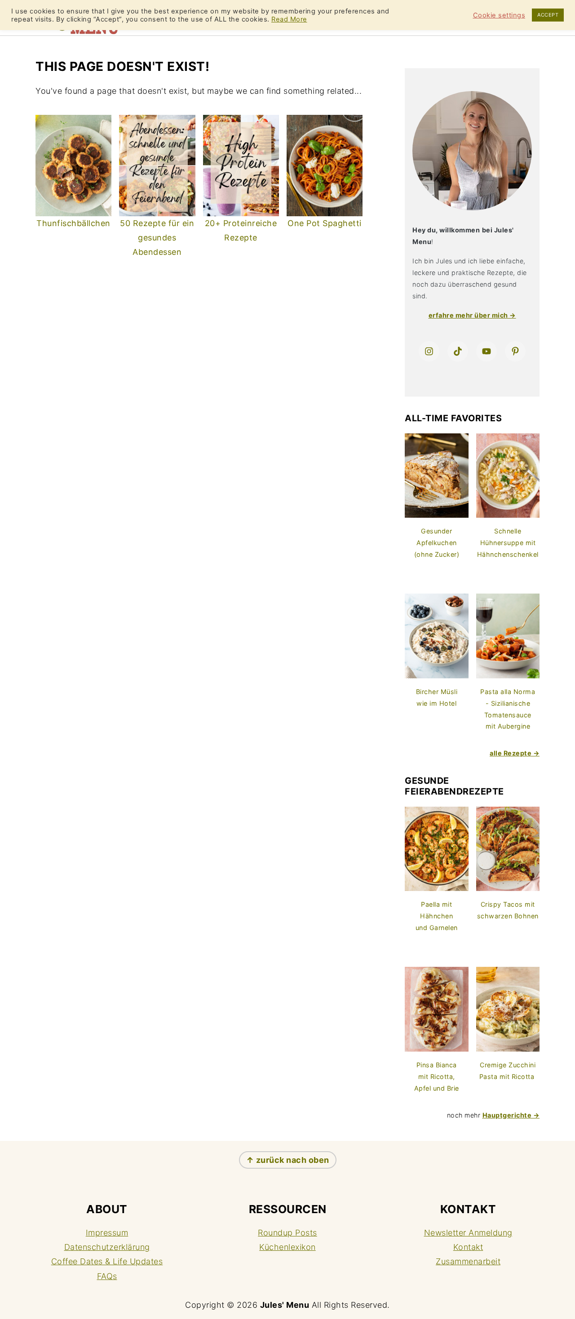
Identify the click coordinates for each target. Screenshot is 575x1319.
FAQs (107, 1276)
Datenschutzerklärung (107, 1247)
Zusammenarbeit (468, 1261)
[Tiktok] (457, 351)
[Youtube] (486, 351)
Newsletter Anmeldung (468, 1232)
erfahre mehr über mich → (472, 315)
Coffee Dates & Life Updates (107, 1261)
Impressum (107, 1232)
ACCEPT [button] (547, 15)
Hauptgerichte (507, 1115)
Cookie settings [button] (499, 15)
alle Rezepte (510, 753)
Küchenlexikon (287, 1247)
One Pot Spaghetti (325, 223)
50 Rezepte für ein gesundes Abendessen (157, 237)
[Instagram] (429, 351)
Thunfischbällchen (73, 223)
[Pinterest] (515, 351)
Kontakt (468, 1247)
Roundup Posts (287, 1232)
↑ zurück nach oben (287, 1160)
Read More (289, 19)
